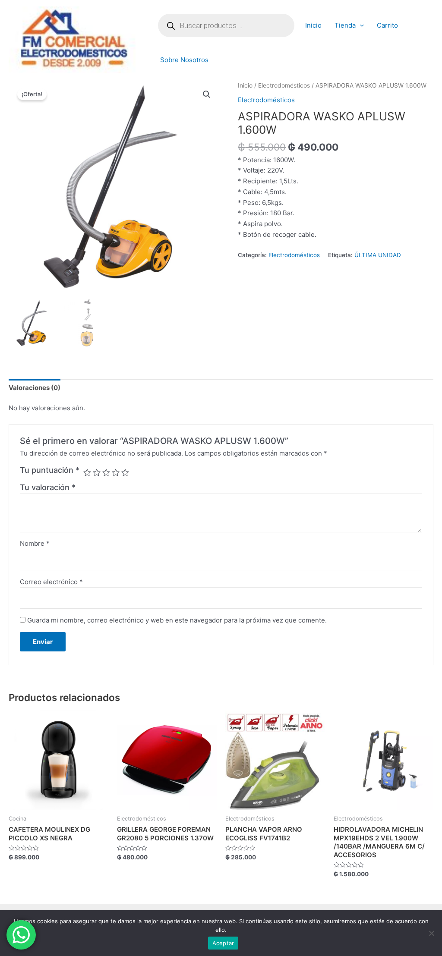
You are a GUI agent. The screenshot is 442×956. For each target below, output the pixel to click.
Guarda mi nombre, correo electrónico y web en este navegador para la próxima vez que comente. (177, 620)
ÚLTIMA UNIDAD (377, 255)
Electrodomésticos (284, 85)
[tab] (34, 387)
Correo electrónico (51, 582)
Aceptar (223, 943)
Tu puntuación (49, 470)
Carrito (387, 25)
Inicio (313, 25)
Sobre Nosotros (184, 60)
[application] (360, 25)
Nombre (35, 543)
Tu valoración (48, 487)
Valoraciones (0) (34, 388)
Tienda (345, 25)
